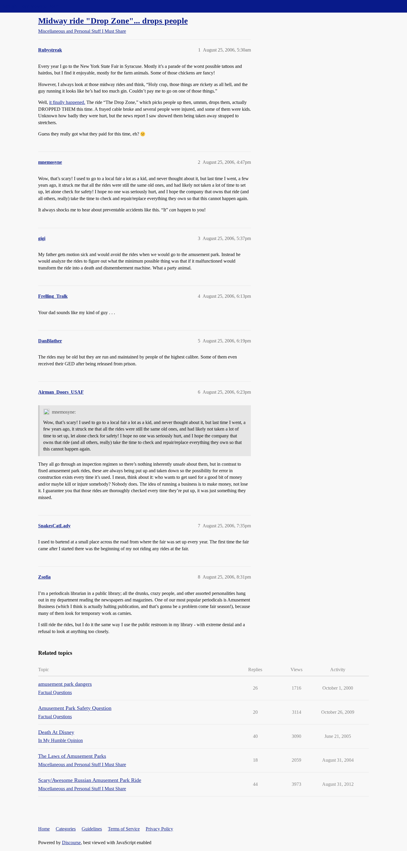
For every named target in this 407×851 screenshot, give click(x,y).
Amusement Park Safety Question (74, 708)
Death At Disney (56, 732)
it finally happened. (67, 102)
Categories (66, 828)
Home (44, 828)
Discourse (71, 842)
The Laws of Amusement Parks (72, 756)
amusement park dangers (65, 684)
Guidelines (92, 828)
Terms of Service (124, 828)
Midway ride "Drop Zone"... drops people (113, 20)
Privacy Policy (159, 828)
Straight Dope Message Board (31, 6)
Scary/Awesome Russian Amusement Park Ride (89, 780)
